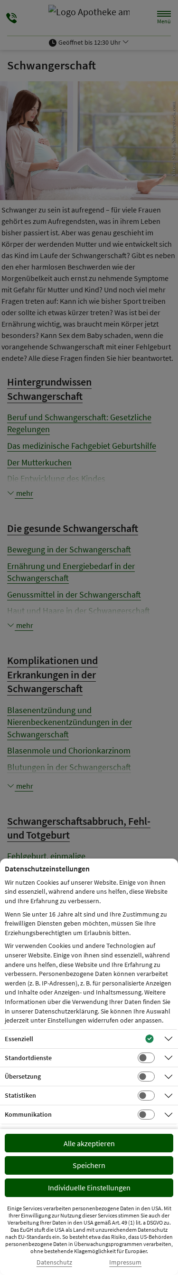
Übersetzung (23, 1076)
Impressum (125, 1262)
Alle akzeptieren (89, 1143)
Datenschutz (54, 1262)
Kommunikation (28, 1114)
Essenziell (19, 1038)
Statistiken (20, 1095)
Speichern (89, 1165)
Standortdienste (28, 1057)
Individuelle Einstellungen (89, 1187)
